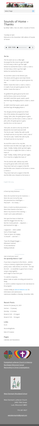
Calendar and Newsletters (12, 340)
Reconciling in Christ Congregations (16, 367)
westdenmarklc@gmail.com (17, 415)
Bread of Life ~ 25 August (12, 314)
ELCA (5, 325)
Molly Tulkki (9, 28)
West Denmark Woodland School (15, 394)
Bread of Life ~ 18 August (12, 317)
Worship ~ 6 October (10, 311)
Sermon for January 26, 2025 (12, 305)
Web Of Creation (9, 332)
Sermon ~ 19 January (10, 308)
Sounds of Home (29, 28)
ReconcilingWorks (9, 328)
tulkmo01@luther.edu (20, 289)
